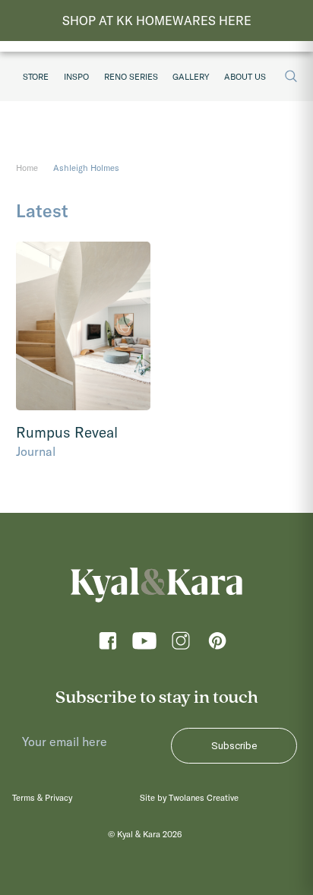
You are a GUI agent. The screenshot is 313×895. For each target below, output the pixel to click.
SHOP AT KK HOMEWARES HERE (156, 20)
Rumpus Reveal (67, 432)
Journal (35, 451)
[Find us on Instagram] (181, 645)
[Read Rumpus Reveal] (83, 326)
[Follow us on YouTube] (144, 645)
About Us (245, 76)
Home (27, 168)
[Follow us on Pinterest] (217, 645)
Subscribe (234, 745)
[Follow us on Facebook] (108, 645)
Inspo (76, 76)
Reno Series (131, 76)
